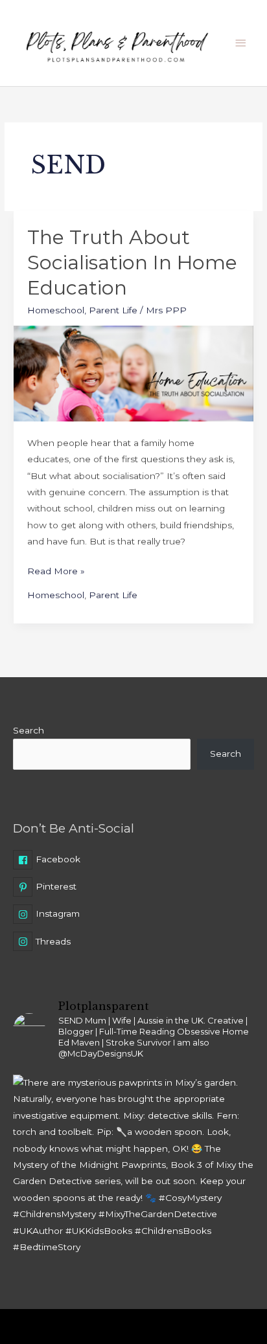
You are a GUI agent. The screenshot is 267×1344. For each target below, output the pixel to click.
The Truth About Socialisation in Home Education (132, 262)
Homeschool (55, 310)
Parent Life (113, 310)
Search (28, 730)
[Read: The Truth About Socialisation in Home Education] (133, 373)
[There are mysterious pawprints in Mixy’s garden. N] (133, 1195)
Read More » (56, 569)
